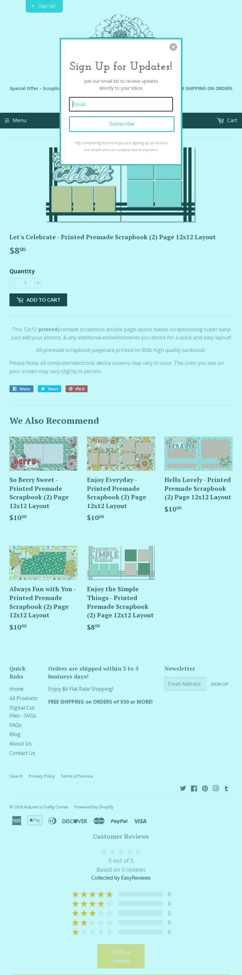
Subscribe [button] (121, 123)
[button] (173, 47)
